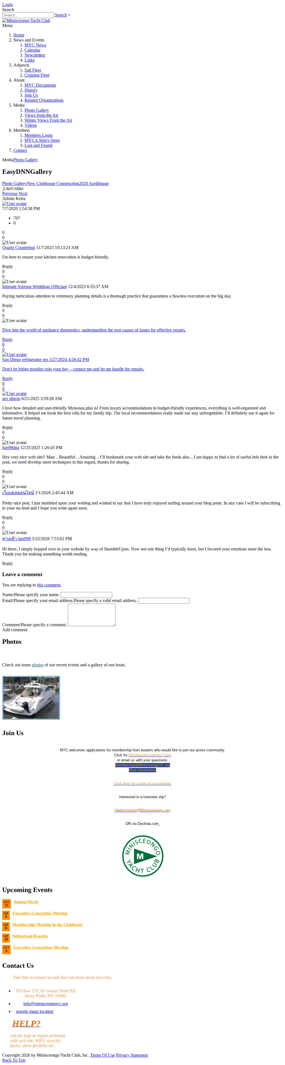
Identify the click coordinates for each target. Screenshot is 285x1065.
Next (23, 193)
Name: (8, 594)
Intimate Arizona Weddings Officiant (34, 286)
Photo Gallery (36, 110)
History (31, 90)
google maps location (34, 1011)
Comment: (11, 624)
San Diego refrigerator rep (45, 359)
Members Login (38, 135)
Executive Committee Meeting (40, 913)
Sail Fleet (32, 70)
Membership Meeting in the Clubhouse (47, 924)
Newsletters (34, 55)
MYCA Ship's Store (42, 140)
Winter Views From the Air (48, 120)
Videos (30, 125)
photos (37, 664)
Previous (10, 193)
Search (61, 15)
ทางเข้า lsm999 (16, 538)
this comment (48, 585)
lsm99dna (10, 447)
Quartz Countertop (18, 247)
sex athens (11, 398)
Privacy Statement (132, 1055)
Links (29, 60)
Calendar (32, 50)
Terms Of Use (102, 1055)
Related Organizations (43, 100)
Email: (8, 600)
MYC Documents (40, 85)
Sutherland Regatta (30, 936)
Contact (20, 150)
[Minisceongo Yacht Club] (26, 20)
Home (18, 35)
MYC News (35, 45)
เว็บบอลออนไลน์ (18, 492)
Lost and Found (38, 145)
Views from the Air (41, 115)
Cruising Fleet (36, 75)
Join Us (31, 95)
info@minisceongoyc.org (45, 1003)
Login (7, 4)
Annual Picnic (26, 902)
